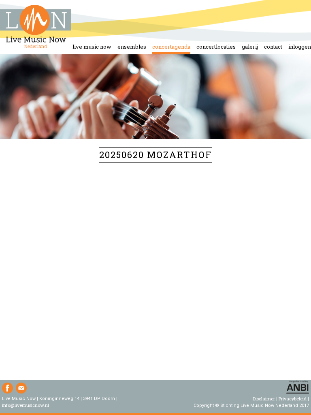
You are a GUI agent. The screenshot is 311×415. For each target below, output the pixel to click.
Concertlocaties (216, 46)
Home (35, 27)
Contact (273, 46)
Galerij (250, 46)
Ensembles (131, 46)
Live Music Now (91, 46)
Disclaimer (264, 399)
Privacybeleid (293, 399)
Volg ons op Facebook (7, 388)
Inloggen (299, 46)
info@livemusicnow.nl (25, 405)
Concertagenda (171, 46)
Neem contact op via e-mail (21, 388)
